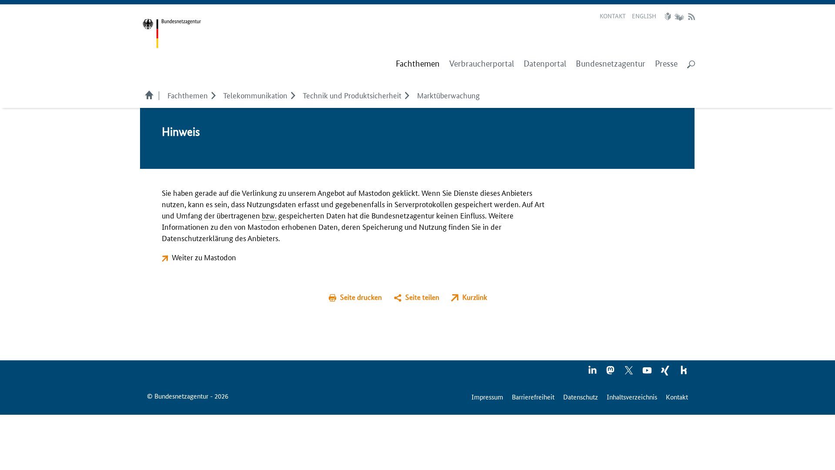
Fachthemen (187, 95)
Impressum (487, 396)
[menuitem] (418, 64)
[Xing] (666, 373)
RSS (691, 16)
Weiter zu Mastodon (204, 257)
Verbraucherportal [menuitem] (481, 64)
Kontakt (613, 15)
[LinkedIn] (593, 373)
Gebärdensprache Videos (679, 16)
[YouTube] (647, 373)
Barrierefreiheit (533, 396)
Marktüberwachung (448, 95)
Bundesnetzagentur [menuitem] (610, 64)
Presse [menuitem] (666, 64)
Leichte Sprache (669, 16)
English (644, 15)
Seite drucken (361, 297)
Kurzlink (474, 297)
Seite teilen (422, 297)
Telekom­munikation (255, 95)
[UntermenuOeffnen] (213, 95)
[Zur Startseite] (171, 33)
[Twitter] (629, 373)
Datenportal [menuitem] (545, 64)
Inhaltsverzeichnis (632, 396)
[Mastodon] (611, 373)
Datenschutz (580, 396)
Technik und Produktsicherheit (352, 95)
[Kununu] (683, 373)
